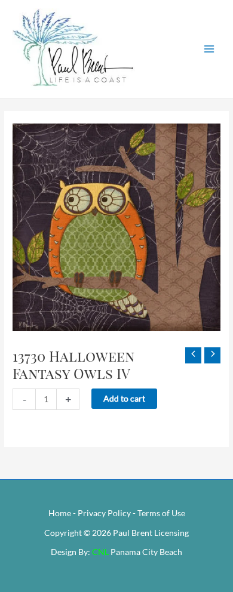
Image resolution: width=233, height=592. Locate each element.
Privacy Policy (104, 513)
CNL (100, 552)
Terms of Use (161, 513)
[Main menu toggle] (209, 49)
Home (59, 513)
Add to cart (124, 398)
